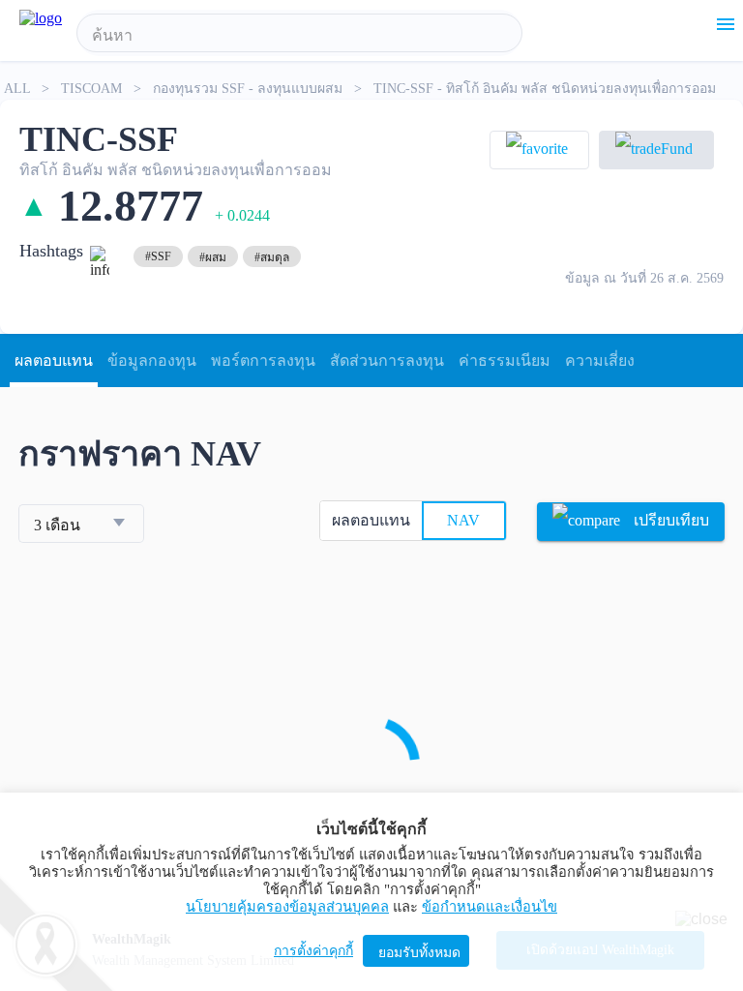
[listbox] (158, 256)
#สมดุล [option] (271, 257)
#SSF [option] (158, 256)
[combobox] (299, 35)
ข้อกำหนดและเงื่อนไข (489, 907)
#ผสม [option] (212, 257)
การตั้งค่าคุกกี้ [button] (313, 951)
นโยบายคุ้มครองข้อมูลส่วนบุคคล (287, 907)
